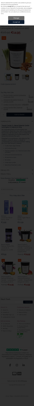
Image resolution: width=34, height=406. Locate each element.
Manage (16, 18)
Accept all (16, 22)
